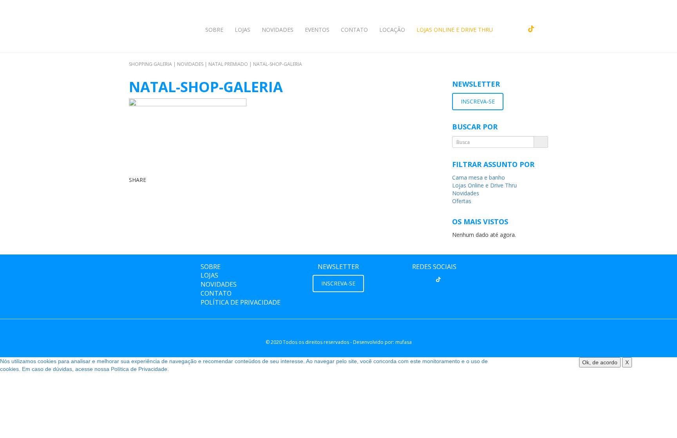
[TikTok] (438, 279)
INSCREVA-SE (478, 101)
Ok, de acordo (599, 362)
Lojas (242, 29)
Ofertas (461, 201)
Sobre (214, 29)
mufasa (403, 342)
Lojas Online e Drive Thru (454, 29)
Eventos (317, 29)
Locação (392, 29)
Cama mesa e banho (478, 177)
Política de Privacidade (241, 302)
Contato (354, 29)
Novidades (277, 29)
